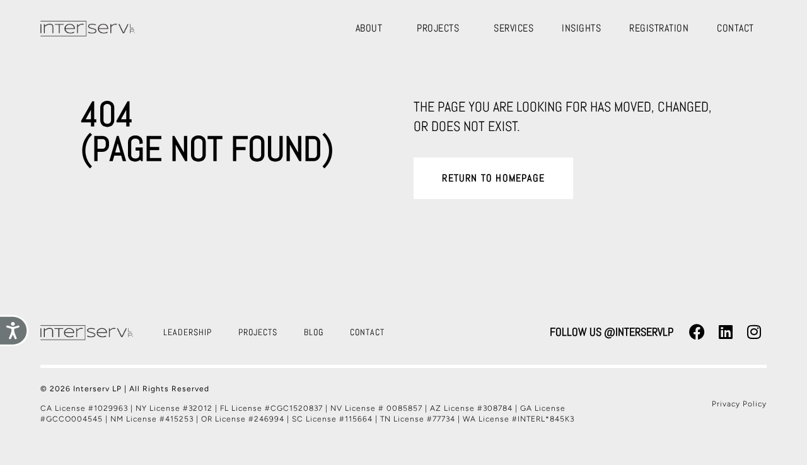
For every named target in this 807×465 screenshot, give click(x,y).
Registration (658, 28)
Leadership (187, 332)
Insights (581, 28)
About (369, 28)
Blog (313, 332)
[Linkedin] (725, 332)
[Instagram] (754, 332)
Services (513, 28)
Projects (438, 28)
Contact (735, 28)
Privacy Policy (739, 403)
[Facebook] (697, 332)
